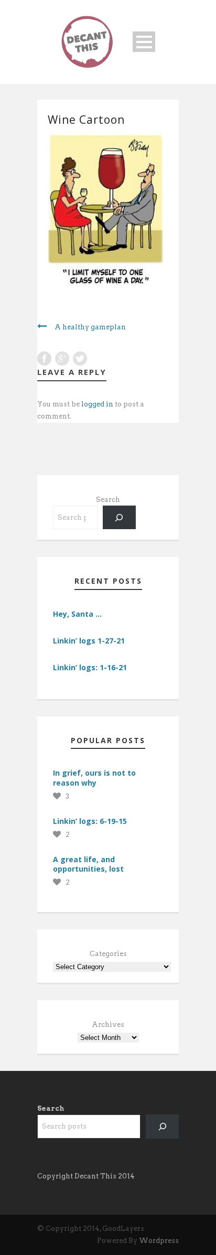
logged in (97, 404)
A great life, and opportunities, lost (88, 864)
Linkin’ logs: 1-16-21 (90, 667)
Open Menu (144, 41)
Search (108, 499)
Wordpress (159, 1241)
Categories (108, 954)
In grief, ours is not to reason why (94, 777)
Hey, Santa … (77, 614)
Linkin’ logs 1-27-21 (89, 641)
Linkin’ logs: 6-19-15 (90, 821)
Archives (108, 1024)
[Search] (119, 517)
